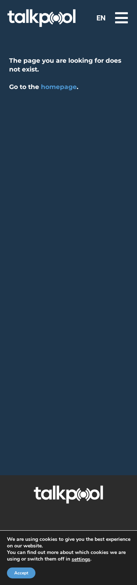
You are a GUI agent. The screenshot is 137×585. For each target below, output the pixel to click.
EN (101, 17)
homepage (59, 86)
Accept (21, 573)
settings (81, 559)
